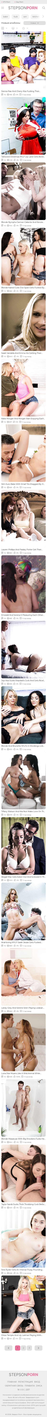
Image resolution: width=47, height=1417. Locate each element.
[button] (41, 16)
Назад (8, 1348)
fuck (16, 16)
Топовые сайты (15, 28)
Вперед (38, 1348)
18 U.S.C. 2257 (23, 1389)
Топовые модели (25, 28)
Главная (12, 1382)
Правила (30, 1386)
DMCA (39, 1386)
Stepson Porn (17, 1414)
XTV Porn (6, 2)
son (25, 16)
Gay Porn (19, 2)
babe (5, 16)
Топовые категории (4, 28)
